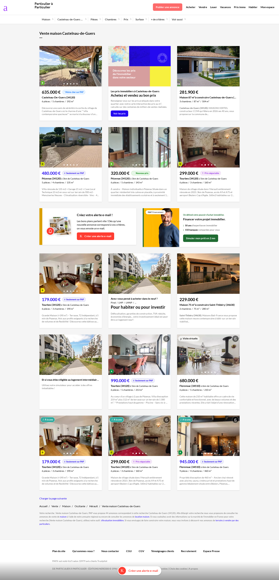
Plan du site (58, 551)
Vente (55, 506)
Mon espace (267, 7)
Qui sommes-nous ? (83, 551)
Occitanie (80, 506)
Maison (66, 506)
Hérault (93, 506)
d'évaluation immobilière (112, 520)
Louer (213, 7)
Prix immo (240, 7)
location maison (142, 516)
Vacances (225, 7)
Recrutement (188, 551)
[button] (64, 82)
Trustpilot (102, 561)
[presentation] (42, 67)
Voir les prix (119, 113)
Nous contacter (110, 551)
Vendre (203, 7)
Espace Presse (211, 551)
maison (63, 516)
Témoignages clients (162, 551)
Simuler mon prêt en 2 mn (200, 238)
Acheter (191, 7)
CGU (129, 551)
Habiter (253, 7)
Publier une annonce (167, 7)
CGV (141, 551)
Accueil (43, 506)
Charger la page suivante (53, 498)
